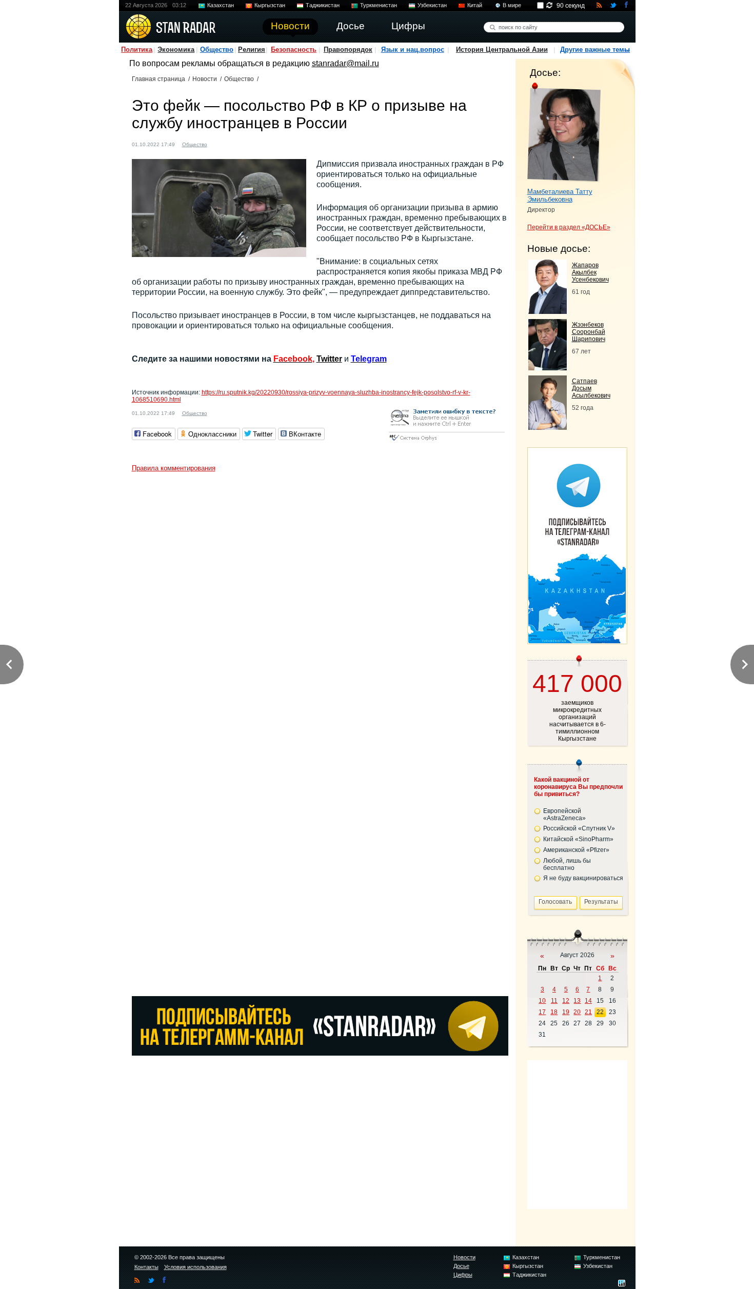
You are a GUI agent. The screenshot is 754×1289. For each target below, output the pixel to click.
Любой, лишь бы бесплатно (567, 864)
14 (588, 1000)
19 (565, 1012)
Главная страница (158, 79)
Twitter (329, 358)
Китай (474, 5)
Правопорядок (348, 49)
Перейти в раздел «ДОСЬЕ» (568, 227)
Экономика (175, 49)
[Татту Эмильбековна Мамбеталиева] (564, 132)
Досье (461, 1266)
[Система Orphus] (446, 441)
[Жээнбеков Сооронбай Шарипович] (547, 367)
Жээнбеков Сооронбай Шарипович (588, 332)
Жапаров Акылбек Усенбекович (590, 272)
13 (577, 1000)
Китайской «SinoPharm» (578, 839)
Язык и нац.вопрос (412, 49)
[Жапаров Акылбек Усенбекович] (547, 311)
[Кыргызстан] (221, 143)
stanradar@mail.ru (345, 63)
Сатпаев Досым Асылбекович (591, 388)
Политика (136, 49)
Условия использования (195, 1267)
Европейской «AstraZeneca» (564, 814)
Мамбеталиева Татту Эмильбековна (559, 195)
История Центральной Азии (502, 49)
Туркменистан (378, 5)
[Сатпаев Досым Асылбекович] (547, 427)
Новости (204, 79)
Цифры (462, 1275)
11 (554, 1000)
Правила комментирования (173, 468)
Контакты (146, 1267)
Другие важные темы (595, 49)
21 (588, 1012)
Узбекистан (432, 5)
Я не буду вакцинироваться (583, 878)
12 (565, 1000)
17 (542, 1012)
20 (577, 1012)
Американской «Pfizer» (576, 850)
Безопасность (293, 49)
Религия (251, 49)
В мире (512, 5)
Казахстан (220, 5)
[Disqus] (320, 605)
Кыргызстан (269, 5)
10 (542, 1000)
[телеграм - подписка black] (320, 1052)
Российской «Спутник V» (579, 828)
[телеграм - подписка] (577, 640)
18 (554, 1012)
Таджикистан (323, 5)
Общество (216, 49)
